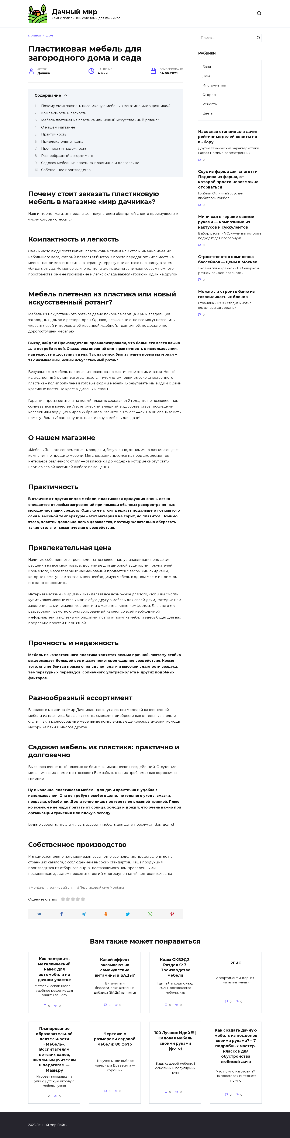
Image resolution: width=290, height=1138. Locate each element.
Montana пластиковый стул (53, 887)
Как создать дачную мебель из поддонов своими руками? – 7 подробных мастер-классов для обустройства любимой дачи (235, 1046)
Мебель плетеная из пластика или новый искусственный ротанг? (100, 120)
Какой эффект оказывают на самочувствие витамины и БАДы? (115, 967)
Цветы (208, 113)
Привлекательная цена (62, 142)
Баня (207, 67)
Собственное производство (66, 170)
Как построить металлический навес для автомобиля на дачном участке (54, 969)
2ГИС (236, 963)
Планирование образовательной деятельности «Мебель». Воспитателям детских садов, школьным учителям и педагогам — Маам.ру (54, 1049)
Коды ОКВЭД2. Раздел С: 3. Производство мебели (175, 967)
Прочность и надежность (63, 149)
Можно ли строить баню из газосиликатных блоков (226, 294)
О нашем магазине (58, 127)
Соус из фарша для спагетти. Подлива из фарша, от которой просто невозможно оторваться (228, 179)
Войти (62, 1125)
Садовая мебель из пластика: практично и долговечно (90, 163)
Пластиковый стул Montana (101, 887)
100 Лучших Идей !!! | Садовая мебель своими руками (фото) (175, 1040)
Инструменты (214, 85)
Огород (209, 95)
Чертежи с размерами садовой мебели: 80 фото (114, 1038)
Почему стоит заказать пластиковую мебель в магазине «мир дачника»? (105, 106)
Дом (206, 76)
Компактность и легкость (63, 113)
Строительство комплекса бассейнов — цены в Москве (227, 259)
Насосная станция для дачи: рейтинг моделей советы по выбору (227, 136)
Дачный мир (74, 12)
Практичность (53, 134)
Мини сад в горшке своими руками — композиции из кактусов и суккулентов (226, 221)
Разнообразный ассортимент (67, 156)
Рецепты (210, 104)
